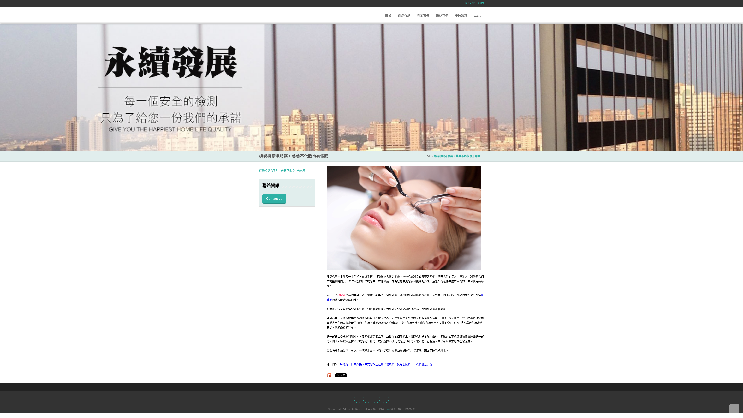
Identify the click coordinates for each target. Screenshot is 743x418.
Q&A (477, 15)
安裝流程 (461, 15)
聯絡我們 (470, 3)
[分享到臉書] (358, 399)
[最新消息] (371, 87)
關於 (388, 15)
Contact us (274, 198)
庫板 (387, 408)
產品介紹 (404, 15)
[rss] (385, 399)
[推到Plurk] (329, 375)
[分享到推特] (367, 399)
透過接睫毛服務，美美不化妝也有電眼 (282, 170)
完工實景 (423, 15)
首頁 (429, 156)
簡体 (481, 3)
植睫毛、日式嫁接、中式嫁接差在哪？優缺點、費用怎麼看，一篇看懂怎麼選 (386, 364)
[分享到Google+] (376, 399)
